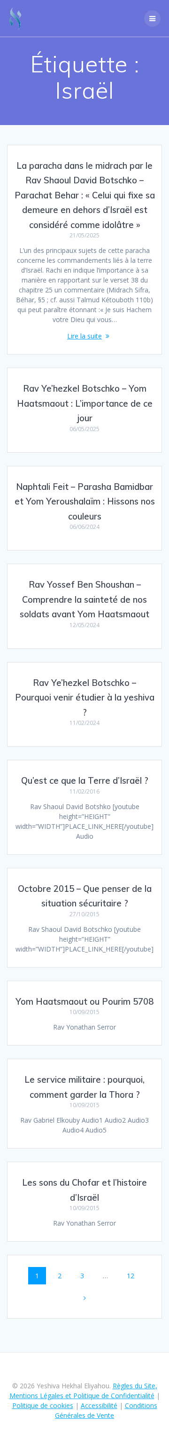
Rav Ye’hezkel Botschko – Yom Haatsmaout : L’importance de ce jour (85, 403)
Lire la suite (84, 335)
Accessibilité (99, 1405)
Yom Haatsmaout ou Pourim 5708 (84, 1001)
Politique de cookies (42, 1405)
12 (133, 1275)
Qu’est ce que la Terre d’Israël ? (84, 780)
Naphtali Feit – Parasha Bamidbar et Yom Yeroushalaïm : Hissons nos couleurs (85, 501)
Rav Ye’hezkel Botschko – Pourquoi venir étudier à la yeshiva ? (84, 697)
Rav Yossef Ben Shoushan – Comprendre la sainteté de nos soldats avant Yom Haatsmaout (84, 599)
